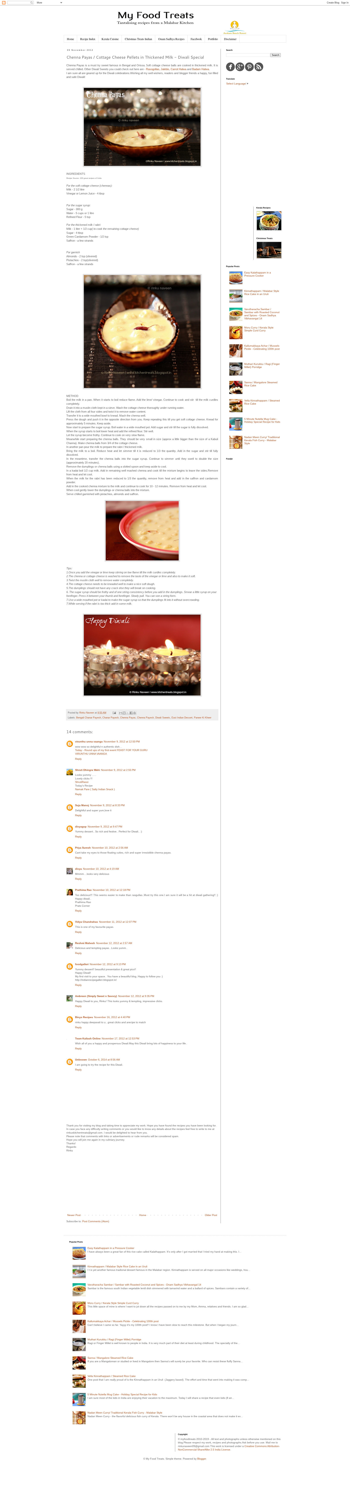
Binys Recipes (84, 1017)
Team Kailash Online (88, 1038)
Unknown (81, 1059)
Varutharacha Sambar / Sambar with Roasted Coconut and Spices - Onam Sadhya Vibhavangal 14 (261, 314)
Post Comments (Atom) (95, 1221)
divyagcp (81, 826)
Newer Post (74, 1215)
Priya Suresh (83, 847)
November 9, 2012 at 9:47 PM (105, 826)
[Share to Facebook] (131, 713)
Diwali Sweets (162, 717)
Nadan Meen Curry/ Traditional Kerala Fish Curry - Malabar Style (262, 440)
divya (78, 868)
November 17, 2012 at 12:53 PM (120, 1038)
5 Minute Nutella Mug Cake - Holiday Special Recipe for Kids (262, 420)
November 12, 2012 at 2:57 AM (114, 943)
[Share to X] (127, 713)
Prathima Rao (83, 889)
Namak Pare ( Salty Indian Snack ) (95, 789)
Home (70, 39)
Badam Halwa (200, 69)
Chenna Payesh (145, 717)
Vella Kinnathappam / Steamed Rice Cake (112, 1376)
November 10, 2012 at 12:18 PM (111, 889)
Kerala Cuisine (110, 39)
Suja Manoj (82, 805)
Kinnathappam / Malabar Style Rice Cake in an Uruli (261, 292)
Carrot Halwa (178, 69)
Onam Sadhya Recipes (171, 39)
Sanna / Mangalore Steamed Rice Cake (110, 1357)
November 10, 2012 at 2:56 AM (110, 847)
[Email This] (120, 713)
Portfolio (213, 39)
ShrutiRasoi (81, 782)
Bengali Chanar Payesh (88, 717)
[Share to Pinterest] (134, 713)
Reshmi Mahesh (85, 943)
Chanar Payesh (110, 717)
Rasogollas (152, 69)
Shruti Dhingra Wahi (87, 769)
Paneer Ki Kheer (202, 717)
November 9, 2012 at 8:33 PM (107, 805)
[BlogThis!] (124, 713)
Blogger (201, 1458)
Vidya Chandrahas (86, 921)
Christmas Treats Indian (138, 39)
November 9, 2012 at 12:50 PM (122, 741)
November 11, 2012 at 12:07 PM (117, 921)
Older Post (211, 1215)
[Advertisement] (142, 1182)
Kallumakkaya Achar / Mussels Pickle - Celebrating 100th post (262, 347)
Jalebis (165, 69)
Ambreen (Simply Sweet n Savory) (96, 996)
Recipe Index (87, 39)
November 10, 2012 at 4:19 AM (101, 868)
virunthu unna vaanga (89, 741)
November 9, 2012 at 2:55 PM (118, 769)
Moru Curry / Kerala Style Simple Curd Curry (258, 329)
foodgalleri (82, 964)
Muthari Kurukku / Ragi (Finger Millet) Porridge (114, 1339)
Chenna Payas (128, 717)
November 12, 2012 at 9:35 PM (136, 996)
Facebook (196, 39)
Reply (78, 758)
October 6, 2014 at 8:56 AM (104, 1059)
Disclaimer (230, 39)
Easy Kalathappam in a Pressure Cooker (257, 274)
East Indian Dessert (182, 717)
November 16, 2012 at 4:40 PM (112, 1017)
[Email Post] (114, 713)
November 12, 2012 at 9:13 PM (108, 964)
